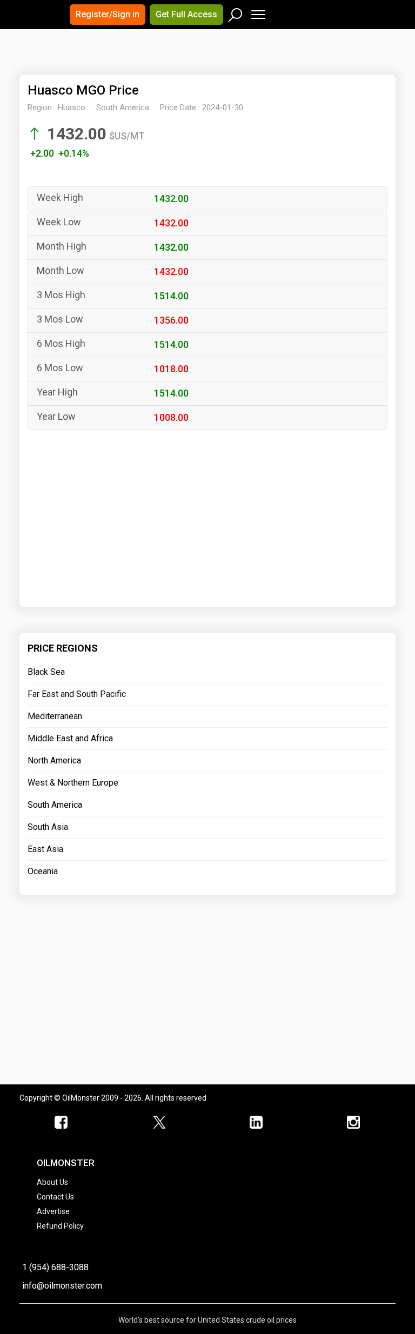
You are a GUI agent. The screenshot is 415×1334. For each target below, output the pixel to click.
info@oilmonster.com (62, 1286)
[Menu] (257, 12)
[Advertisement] (154, 61)
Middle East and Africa (70, 738)
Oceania (43, 871)
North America (54, 760)
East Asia (45, 849)
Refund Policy (60, 1226)
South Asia (48, 827)
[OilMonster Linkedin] (256, 1122)
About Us (52, 1182)
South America (55, 805)
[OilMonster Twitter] (159, 1122)
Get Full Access (186, 14)
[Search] (235, 12)
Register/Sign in (107, 14)
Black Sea (46, 672)
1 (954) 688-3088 (55, 1267)
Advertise (53, 1211)
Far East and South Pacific (77, 694)
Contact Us (55, 1196)
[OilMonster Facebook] (61, 1122)
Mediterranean (55, 716)
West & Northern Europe (73, 782)
